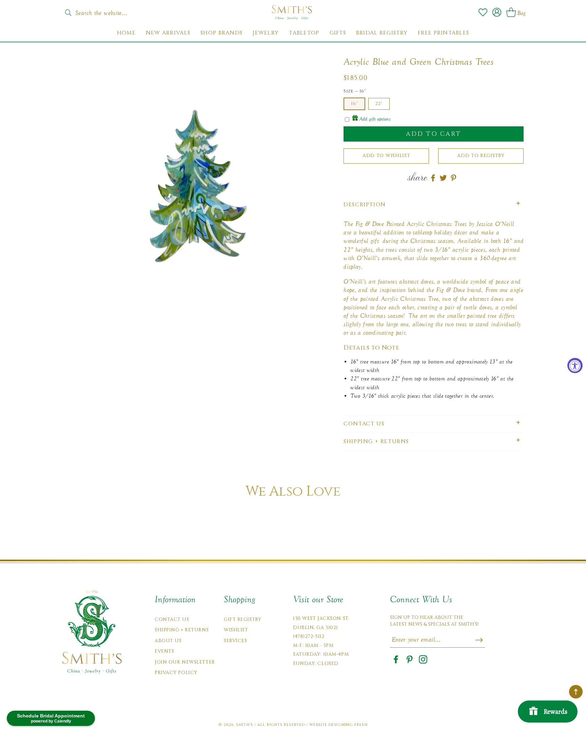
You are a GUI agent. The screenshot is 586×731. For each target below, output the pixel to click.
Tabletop (304, 33)
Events (164, 651)
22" (379, 104)
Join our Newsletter (185, 662)
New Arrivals (168, 33)
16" (354, 104)
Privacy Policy (176, 672)
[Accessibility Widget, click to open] (575, 365)
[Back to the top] (576, 691)
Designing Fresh (348, 724)
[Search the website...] (68, 13)
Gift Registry (242, 619)
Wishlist (236, 630)
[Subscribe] (479, 640)
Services (235, 641)
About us (168, 641)
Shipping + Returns (182, 630)
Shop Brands (221, 33)
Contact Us (172, 619)
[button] (434, 204)
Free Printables (443, 33)
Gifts (338, 33)
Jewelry (266, 33)
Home (126, 33)
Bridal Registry (382, 33)
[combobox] (108, 11)
